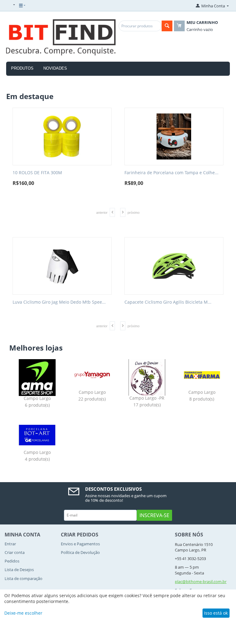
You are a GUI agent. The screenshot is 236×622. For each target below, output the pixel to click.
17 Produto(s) (147, 405)
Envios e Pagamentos (80, 544)
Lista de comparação (23, 578)
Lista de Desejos (19, 569)
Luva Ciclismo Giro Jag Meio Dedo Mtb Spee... (59, 302)
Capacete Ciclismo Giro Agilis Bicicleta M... (167, 302)
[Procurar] (167, 26)
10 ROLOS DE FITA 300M (37, 172)
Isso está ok (216, 613)
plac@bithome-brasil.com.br (200, 581)
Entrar (10, 544)
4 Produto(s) (37, 459)
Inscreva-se (154, 515)
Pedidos (12, 561)
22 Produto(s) (92, 399)
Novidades (55, 68)
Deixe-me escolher (23, 613)
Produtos (22, 68)
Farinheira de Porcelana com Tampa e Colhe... (171, 172)
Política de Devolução (80, 552)
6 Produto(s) (37, 405)
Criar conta (15, 552)
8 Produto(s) (201, 399)
